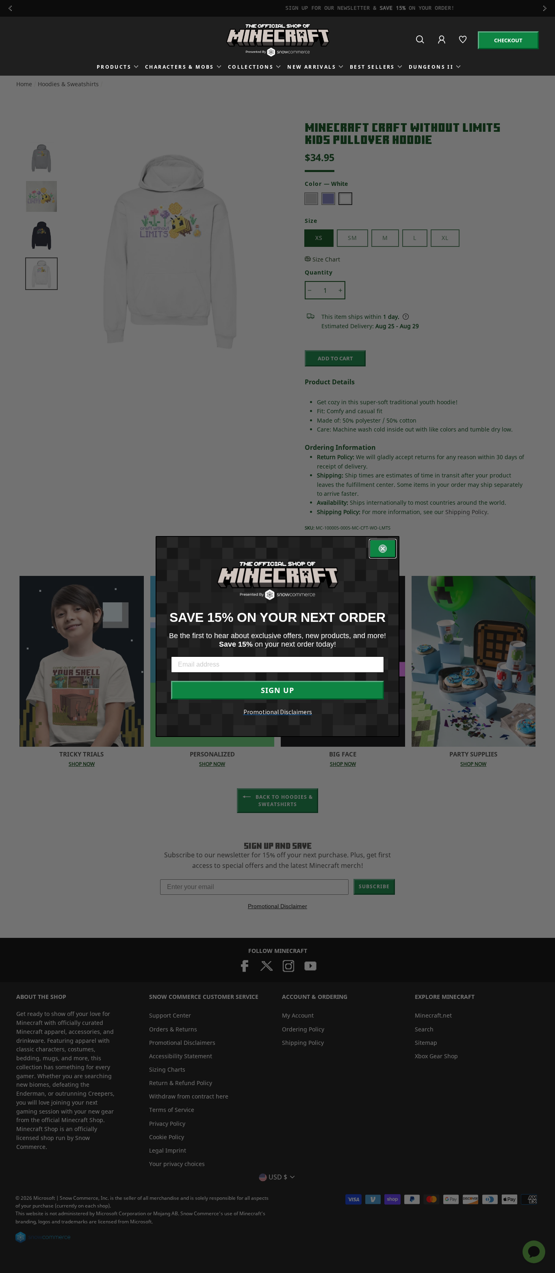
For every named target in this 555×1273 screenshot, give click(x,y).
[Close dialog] (382, 548)
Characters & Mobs (179, 66)
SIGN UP (277, 690)
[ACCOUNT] (442, 45)
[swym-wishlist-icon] (463, 43)
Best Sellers (372, 66)
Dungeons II (431, 66)
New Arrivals (311, 66)
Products (114, 66)
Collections (250, 66)
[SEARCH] (420, 43)
